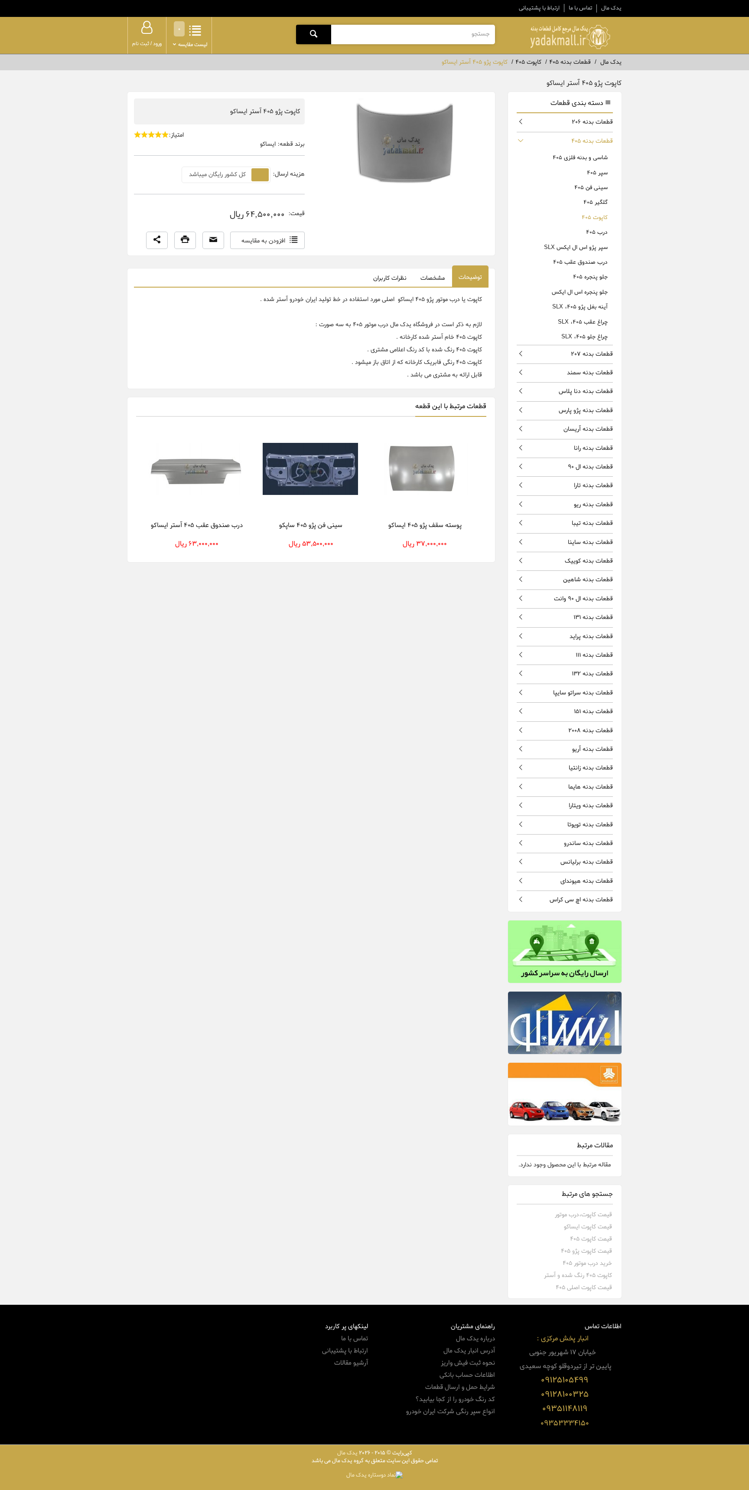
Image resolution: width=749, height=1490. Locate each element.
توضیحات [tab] (470, 277)
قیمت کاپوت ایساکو (588, 1226)
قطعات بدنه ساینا (590, 542)
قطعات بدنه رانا (593, 448)
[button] (157, 240)
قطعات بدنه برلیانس (586, 862)
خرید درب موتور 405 (587, 1263)
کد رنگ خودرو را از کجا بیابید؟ (455, 1399)
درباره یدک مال (475, 1338)
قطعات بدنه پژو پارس (586, 410)
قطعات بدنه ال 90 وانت (583, 598)
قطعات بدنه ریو (593, 504)
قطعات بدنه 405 (592, 141)
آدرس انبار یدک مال (469, 1351)
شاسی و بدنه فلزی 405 (580, 158)
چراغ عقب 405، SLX (583, 322)
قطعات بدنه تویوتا (590, 824)
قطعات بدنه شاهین (588, 579)
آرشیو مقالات (351, 1363)
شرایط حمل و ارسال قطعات (460, 1387)
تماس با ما (580, 8)
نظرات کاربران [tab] (390, 278)
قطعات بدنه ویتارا (591, 805)
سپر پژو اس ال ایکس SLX (576, 247)
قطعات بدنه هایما (590, 787)
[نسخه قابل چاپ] (185, 240)
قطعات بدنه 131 (593, 617)
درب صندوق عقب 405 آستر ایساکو (197, 525)
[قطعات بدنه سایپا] (565, 1094)
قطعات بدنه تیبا (592, 523)
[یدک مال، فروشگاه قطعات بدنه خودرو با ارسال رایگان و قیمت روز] (570, 36)
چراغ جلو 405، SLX (584, 337)
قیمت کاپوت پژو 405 (586, 1251)
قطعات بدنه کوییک (589, 561)
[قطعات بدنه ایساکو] (565, 1023)
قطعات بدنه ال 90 (590, 467)
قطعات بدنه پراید (591, 636)
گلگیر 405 (595, 202)
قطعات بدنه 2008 (590, 730)
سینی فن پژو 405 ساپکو (310, 525)
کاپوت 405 (595, 217)
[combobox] (413, 34)
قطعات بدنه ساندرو (588, 843)
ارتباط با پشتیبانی (539, 8)
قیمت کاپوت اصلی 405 (584, 1287)
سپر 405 (597, 173)
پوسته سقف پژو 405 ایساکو (425, 525)
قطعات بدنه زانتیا (591, 768)
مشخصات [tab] (432, 278)
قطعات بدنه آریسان (588, 429)
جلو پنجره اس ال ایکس (580, 292)
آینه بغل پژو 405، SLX (580, 307)
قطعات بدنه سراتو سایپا (583, 693)
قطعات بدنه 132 (592, 673)
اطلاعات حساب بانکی (467, 1375)
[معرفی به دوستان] (213, 240)
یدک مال (611, 8)
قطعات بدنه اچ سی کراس (581, 899)
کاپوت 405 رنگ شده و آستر (578, 1275)
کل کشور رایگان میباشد (217, 174)
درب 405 (597, 232)
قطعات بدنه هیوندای (586, 881)
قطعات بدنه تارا (593, 485)
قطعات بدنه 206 (592, 122)
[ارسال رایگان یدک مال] (565, 951)
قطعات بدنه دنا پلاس (586, 391)
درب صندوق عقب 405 (580, 262)
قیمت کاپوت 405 (591, 1239)
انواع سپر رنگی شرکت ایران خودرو (450, 1411)
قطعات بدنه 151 (593, 711)
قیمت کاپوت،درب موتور (583, 1214)
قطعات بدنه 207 (592, 354)
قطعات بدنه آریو (592, 749)
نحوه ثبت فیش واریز (468, 1363)
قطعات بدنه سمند (590, 372)
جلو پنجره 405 (590, 277)
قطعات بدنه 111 (594, 655)
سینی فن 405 (591, 187)
